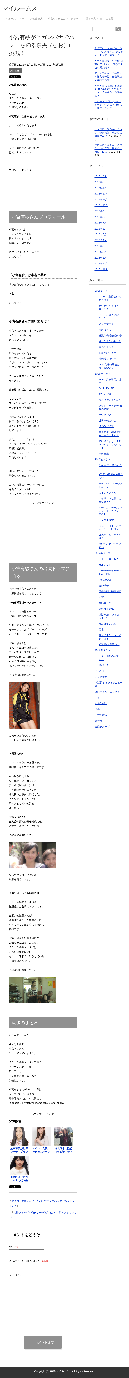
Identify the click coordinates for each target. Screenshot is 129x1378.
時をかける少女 (107, 353)
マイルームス (20, 8)
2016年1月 (100, 257)
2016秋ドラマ (102, 459)
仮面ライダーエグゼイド (108, 691)
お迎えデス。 (106, 394)
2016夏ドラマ (102, 290)
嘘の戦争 (104, 585)
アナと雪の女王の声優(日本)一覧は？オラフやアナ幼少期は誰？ (108, 64)
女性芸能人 (15, 70)
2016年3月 (100, 246)
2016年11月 (101, 199)
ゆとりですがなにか (110, 399)
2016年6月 (100, 228)
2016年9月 (100, 211)
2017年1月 (100, 188)
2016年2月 (100, 252)
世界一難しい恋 (107, 420)
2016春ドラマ (102, 373)
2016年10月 (101, 205)
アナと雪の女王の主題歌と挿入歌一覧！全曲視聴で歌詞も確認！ (108, 76)
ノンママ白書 (106, 324)
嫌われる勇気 (106, 608)
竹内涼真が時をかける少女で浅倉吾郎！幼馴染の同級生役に (108, 132)
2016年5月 (100, 234)
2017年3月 (100, 176)
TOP (15, 18)
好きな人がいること (110, 341)
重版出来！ (105, 453)
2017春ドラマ (102, 650)
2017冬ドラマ (102, 553)
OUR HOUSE (106, 388)
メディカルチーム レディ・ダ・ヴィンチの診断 (110, 511)
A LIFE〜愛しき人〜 (110, 559)
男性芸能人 (101, 715)
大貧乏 (102, 597)
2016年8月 (100, 217)
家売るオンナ (106, 347)
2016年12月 (101, 193)
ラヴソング (105, 414)
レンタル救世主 (107, 520)
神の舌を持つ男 (107, 358)
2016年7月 (100, 223)
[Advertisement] (20, 182)
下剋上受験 (105, 579)
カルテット (105, 564)
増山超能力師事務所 (110, 591)
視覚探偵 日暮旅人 (109, 644)
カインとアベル (107, 492)
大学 (97, 697)
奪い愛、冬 (105, 603)
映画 (97, 709)
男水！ (102, 629)
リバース (104, 665)
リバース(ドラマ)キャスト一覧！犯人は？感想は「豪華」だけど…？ (108, 104)
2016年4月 (100, 240)
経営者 (98, 720)
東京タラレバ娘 (107, 623)
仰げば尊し (105, 329)
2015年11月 (101, 269)
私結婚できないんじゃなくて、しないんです (110, 444)
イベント (100, 671)
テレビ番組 (101, 676)
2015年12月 (101, 263)
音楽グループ (102, 726)
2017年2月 (100, 182)
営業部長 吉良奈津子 (110, 335)
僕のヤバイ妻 (106, 426)
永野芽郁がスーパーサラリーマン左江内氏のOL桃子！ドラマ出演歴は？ (108, 51)
